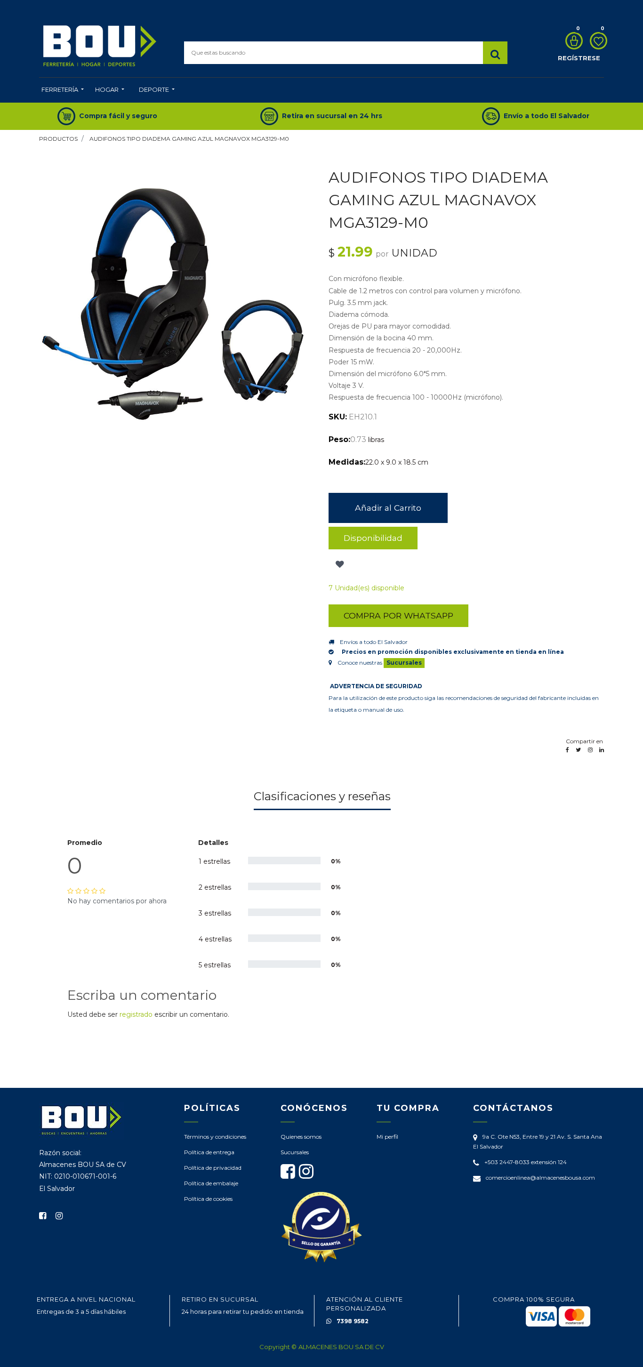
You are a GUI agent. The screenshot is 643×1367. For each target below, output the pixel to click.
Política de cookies (208, 1198)
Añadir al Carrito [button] (388, 508)
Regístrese (579, 58)
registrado (136, 1014)
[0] (572, 40)
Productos (58, 138)
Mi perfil (387, 1136)
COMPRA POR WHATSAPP (398, 615)
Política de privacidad (212, 1167)
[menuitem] (62, 90)
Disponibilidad (373, 538)
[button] (339, 564)
